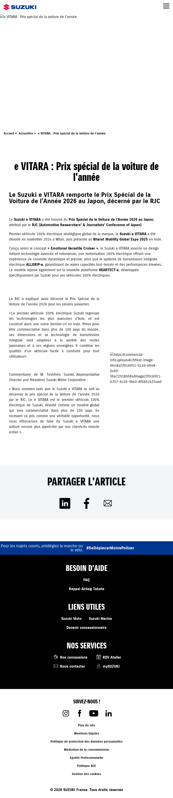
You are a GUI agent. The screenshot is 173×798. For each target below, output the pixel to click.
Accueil (11, 133)
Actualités (28, 133)
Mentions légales (86, 733)
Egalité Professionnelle (86, 758)
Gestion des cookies (86, 774)
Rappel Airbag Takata (86, 589)
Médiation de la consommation (86, 750)
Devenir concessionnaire (86, 627)
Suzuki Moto (71, 618)
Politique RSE (86, 766)
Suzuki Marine (100, 618)
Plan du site (86, 725)
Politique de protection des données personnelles (86, 741)
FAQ (86, 580)
